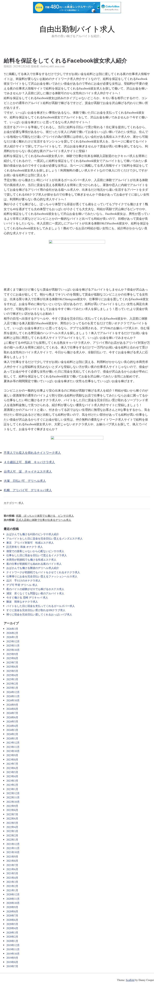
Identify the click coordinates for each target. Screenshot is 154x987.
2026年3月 (12, 628)
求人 (21, 503)
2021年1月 (12, 890)
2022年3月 (12, 831)
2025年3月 (12, 679)
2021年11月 (13, 848)
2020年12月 (13, 894)
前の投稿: (39, 515)
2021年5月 (12, 873)
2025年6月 (12, 666)
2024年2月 (12, 734)
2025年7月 (12, 662)
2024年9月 (12, 704)
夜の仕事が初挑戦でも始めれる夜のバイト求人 (34, 563)
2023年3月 (12, 780)
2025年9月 (12, 654)
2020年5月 (12, 924)
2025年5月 (12, 671)
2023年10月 (13, 751)
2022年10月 (13, 801)
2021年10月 (13, 852)
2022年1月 (12, 839)
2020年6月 (12, 920)
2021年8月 (12, 860)
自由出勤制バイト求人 (77, 29)
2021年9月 (12, 856)
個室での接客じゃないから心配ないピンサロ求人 (35, 551)
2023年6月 (12, 768)
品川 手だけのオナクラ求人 (23, 580)
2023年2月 (12, 785)
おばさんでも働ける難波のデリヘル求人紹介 (32, 568)
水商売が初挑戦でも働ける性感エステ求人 (31, 559)
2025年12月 (13, 641)
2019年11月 (13, 949)
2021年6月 (12, 869)
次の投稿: (37, 519)
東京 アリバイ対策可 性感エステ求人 (30, 542)
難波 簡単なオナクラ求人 (22, 601)
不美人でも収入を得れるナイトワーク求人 (32, 452)
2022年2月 (12, 835)
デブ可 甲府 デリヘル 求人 (22, 585)
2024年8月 (12, 709)
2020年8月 (12, 911)
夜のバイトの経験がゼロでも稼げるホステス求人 (35, 589)
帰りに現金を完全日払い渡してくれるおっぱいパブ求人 (39, 614)
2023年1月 (12, 789)
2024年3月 (12, 730)
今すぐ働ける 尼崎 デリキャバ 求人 (27, 597)
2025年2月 (12, 683)
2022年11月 (13, 797)
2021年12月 (13, 844)
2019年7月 (12, 966)
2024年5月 (12, 721)
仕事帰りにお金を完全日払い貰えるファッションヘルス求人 (41, 576)
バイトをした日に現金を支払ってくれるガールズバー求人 (40, 606)
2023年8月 (12, 759)
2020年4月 (12, 928)
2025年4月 (12, 675)
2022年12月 (13, 793)
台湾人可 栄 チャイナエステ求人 (28, 471)
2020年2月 (12, 936)
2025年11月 (13, 645)
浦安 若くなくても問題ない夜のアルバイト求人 (35, 593)
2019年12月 (13, 945)
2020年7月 (12, 915)
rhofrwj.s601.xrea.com (52, 66)
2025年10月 (13, 650)
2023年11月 (13, 747)
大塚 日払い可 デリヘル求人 (25, 481)
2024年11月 (13, 696)
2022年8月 (12, 810)
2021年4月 (12, 877)
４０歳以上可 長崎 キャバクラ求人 (29, 462)
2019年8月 (12, 962)
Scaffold (130, 980)
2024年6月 (12, 717)
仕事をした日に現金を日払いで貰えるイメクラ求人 (36, 555)
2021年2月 (12, 886)
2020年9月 (12, 907)
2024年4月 (12, 726)
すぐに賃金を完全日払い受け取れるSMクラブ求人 (35, 610)
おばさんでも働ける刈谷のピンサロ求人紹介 (32, 534)
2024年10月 (13, 700)
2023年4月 (12, 776)
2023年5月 (12, 772)
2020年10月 (13, 903)
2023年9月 (12, 755)
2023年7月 (12, 763)
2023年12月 (13, 742)
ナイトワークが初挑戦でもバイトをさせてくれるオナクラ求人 (43, 572)
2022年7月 (12, 814)
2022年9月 (12, 806)
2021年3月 (12, 882)
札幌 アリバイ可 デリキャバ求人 (28, 490)
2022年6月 (12, 818)
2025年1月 (12, 687)
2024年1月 (12, 738)
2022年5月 (12, 823)
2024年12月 (13, 692)
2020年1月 (12, 941)
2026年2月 (12, 633)
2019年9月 (12, 957)
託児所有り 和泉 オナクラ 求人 (24, 547)
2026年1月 (12, 637)
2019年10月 (13, 953)
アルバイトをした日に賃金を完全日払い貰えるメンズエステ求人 (44, 538)
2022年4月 (12, 827)
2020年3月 (12, 932)
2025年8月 (12, 658)
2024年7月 (12, 713)
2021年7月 (12, 865)
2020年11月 (13, 899)
